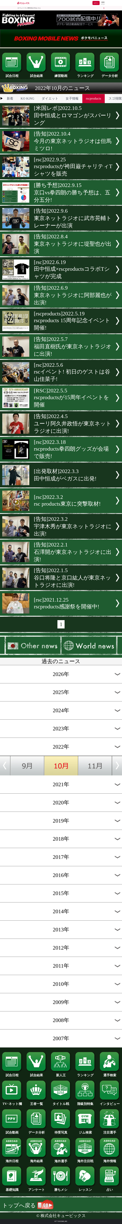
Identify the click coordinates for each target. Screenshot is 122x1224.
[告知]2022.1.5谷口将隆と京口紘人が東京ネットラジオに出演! (72, 577)
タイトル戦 (61, 1104)
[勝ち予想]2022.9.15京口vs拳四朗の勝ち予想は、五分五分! (72, 192)
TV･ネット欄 (12, 1104)
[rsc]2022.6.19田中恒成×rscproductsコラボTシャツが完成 (72, 269)
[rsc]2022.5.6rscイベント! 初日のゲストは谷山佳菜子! (72, 372)
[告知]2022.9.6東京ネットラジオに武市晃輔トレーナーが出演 (73, 218)
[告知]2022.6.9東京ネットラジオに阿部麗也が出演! (73, 295)
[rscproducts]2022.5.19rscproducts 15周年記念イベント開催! (72, 321)
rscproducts (93, 98)
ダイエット (50, 98)
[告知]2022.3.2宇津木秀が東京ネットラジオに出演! (73, 526)
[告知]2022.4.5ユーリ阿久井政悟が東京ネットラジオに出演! (72, 423)
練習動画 (61, 76)
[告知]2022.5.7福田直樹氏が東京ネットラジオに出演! (72, 346)
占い (110, 1189)
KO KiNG (27, 98)
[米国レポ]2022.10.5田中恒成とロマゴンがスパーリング (73, 115)
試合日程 (12, 76)
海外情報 (109, 1161)
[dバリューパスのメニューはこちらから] (103, 3)
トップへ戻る (19, 1205)
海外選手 (61, 1161)
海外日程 (12, 1161)
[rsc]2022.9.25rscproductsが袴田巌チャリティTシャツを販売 (73, 166)
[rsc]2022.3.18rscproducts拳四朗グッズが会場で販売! (71, 449)
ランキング (85, 76)
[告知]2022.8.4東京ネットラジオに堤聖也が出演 (73, 243)
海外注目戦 (85, 1161)
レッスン (85, 1189)
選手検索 (109, 1075)
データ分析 (110, 76)
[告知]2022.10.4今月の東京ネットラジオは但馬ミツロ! (73, 141)
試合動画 (12, 1132)
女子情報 (72, 98)
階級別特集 (85, 1104)
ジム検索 (85, 1132)
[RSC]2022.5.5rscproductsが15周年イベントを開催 (71, 398)
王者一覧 (36, 1104)
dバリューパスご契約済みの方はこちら (29, 8)
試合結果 (36, 76)
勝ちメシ (61, 1189)
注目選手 (109, 1132)
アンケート (36, 1189)
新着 (10, 98)
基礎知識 (12, 1189)
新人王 (61, 1075)
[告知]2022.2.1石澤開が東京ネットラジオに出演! (73, 552)
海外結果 (36, 1161)
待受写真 (61, 1132)
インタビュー (110, 1104)
